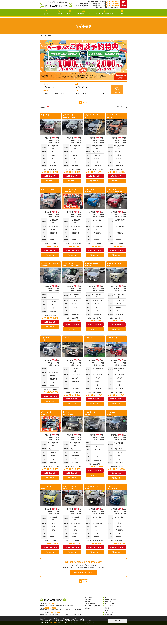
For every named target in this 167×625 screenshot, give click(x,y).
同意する (117, 620)
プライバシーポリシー (111, 604)
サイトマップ (108, 601)
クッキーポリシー (109, 606)
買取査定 (70, 13)
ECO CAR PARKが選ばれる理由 (104, 13)
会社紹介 (122, 13)
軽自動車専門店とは (83, 13)
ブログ (106, 597)
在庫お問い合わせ (49, 176)
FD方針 (106, 610)
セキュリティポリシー (111, 612)
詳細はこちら (50, 181)
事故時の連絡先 (109, 614)
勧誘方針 (107, 608)
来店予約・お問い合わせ (111, 599)
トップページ (46, 13)
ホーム (41, 35)
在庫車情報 (58, 13)
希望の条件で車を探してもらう (83, 572)
